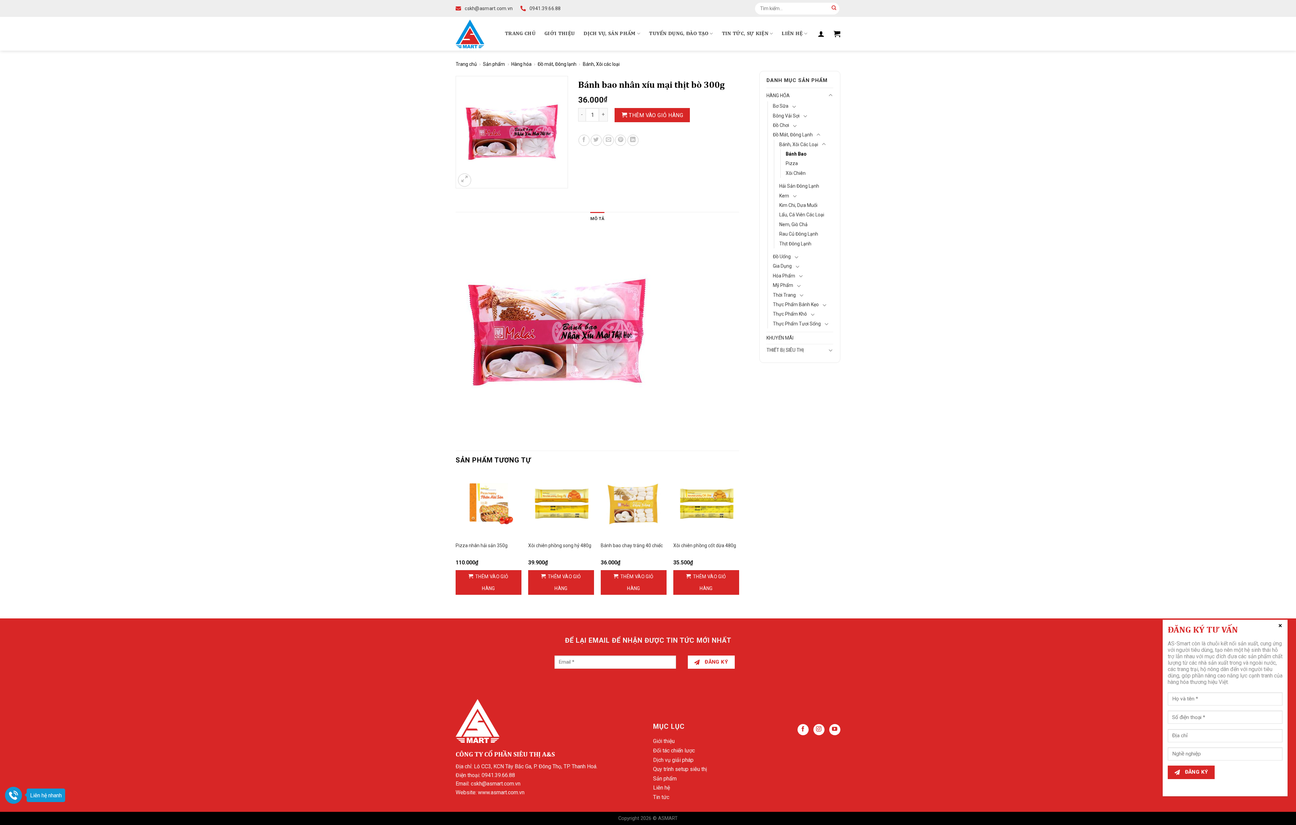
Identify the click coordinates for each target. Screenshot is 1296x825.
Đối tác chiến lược (674, 750)
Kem (784, 195)
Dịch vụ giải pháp (673, 760)
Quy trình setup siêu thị (680, 769)
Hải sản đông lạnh (799, 186)
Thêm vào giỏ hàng (656, 115)
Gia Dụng (782, 266)
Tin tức (661, 797)
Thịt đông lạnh (795, 243)
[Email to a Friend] (608, 140)
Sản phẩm (494, 64)
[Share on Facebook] (584, 140)
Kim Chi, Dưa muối (798, 205)
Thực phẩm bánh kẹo (796, 304)
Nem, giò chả (793, 224)
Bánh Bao (796, 154)
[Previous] (456, 540)
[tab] (597, 218)
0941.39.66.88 (498, 775)
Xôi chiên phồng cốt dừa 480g (704, 545)
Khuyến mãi (779, 338)
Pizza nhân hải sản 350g (482, 545)
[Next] (739, 540)
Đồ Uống (782, 256)
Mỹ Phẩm (783, 285)
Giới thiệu (559, 33)
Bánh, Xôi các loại (601, 64)
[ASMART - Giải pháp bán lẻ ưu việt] (470, 34)
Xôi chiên (796, 173)
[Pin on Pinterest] (620, 140)
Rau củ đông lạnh (798, 234)
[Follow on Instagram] (819, 729)
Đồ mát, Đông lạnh (557, 64)
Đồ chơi (781, 125)
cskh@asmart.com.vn (495, 783)
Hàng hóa (521, 64)
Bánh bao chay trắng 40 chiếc (632, 545)
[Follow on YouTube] (834, 729)
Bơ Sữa (780, 106)
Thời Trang (784, 295)
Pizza (792, 163)
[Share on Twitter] (596, 140)
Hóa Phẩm (784, 275)
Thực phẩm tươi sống (797, 323)
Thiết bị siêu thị (785, 350)
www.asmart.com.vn (501, 792)
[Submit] (834, 8)
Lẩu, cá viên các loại (801, 214)
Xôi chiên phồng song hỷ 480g (559, 545)
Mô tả (597, 218)
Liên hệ (792, 33)
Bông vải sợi (786, 115)
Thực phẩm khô (790, 314)
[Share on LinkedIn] (633, 140)
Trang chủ (520, 33)
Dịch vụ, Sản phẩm (610, 33)
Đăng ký (715, 662)
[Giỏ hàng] (837, 33)
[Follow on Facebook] (803, 729)
